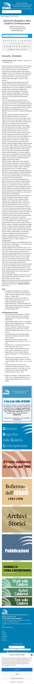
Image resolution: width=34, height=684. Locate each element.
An (19, 46)
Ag (9, 46)
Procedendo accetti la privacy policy (17, 652)
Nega (17, 674)
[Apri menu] (31, 12)
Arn (25, 49)
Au (29, 46)
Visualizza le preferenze (17, 678)
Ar (24, 46)
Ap (21, 46)
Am (16, 46)
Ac (4, 46)
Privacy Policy (20, 681)
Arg (17, 49)
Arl (19, 49)
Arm (22, 49)
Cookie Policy (13, 681)
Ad (7, 46)
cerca (30, 36)
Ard (14, 49)
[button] (31, 655)
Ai (12, 46)
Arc (11, 49)
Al (14, 46)
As (26, 46)
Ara (8, 49)
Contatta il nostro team (17, 30)
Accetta (17, 669)
